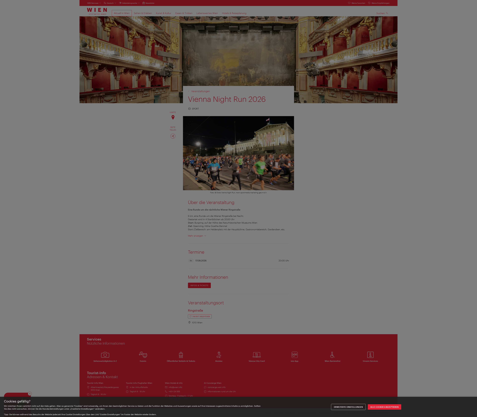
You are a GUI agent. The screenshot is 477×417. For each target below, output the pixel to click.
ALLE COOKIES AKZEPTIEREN (384, 407)
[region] (238, 407)
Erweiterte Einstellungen (348, 407)
